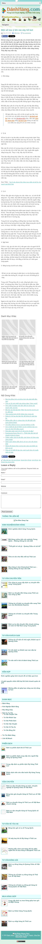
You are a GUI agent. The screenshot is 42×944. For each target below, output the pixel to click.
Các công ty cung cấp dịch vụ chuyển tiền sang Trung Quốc (24, 583)
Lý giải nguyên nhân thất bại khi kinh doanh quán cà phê (20, 682)
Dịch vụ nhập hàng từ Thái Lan (19, 921)
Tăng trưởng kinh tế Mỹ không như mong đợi (19, 414)
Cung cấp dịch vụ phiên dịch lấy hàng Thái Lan (22, 765)
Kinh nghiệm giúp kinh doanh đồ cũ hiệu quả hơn (19, 676)
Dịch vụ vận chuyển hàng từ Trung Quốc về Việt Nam (22, 811)
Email (3, 479)
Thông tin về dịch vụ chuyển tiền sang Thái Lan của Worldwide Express (24, 604)
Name (3, 472)
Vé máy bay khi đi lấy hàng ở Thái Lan (22, 838)
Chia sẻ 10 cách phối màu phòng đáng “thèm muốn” (21, 403)
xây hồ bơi (35, 460)
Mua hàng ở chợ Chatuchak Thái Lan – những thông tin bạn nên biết (22, 567)
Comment (4, 493)
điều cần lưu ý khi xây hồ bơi (11, 460)
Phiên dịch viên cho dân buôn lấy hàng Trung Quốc (23, 773)
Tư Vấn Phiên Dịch (10, 721)
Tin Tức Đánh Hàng (8, 735)
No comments (27, 33)
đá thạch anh (22, 120)
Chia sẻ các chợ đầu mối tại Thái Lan (22, 556)
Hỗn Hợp (17, 33)
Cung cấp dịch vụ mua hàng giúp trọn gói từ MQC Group (23, 901)
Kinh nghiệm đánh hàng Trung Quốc (21, 529)
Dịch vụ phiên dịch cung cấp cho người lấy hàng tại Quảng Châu (22, 756)
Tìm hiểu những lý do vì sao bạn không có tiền (20, 424)
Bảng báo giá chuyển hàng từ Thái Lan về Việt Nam (23, 795)
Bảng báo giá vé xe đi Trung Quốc (20, 828)
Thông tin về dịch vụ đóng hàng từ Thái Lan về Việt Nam (23, 875)
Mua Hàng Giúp (7, 710)
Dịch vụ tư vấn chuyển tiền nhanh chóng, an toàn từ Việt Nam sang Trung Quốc (23, 625)
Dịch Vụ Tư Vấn (7, 713)
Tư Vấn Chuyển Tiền (10, 714)
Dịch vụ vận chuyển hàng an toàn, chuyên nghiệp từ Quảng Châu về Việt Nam (21, 786)
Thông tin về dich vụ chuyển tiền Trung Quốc (23, 614)
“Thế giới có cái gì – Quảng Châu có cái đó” (24, 546)
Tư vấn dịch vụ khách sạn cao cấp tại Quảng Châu (22, 650)
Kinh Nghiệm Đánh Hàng (10, 706)
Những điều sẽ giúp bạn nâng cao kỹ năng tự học (24, 689)
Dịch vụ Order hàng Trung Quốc (20, 911)
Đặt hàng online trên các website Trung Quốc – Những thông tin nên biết (22, 540)
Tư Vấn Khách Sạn (10, 717)
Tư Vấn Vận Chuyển (10, 724)
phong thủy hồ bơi (26, 460)
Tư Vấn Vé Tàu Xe (10, 727)
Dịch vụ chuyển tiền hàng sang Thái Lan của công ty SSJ (23, 593)
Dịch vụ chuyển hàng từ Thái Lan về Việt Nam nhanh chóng (23, 803)
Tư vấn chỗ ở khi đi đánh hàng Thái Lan (23, 660)
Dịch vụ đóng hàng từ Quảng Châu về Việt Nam (24, 865)
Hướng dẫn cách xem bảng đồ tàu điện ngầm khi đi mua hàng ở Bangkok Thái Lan (24, 849)
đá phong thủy (21, 118)
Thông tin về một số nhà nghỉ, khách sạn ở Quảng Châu (24, 640)
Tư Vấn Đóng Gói (9, 730)
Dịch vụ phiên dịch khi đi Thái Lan (19, 747)
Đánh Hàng (6, 703)
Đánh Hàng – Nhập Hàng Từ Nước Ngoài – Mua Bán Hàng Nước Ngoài (23, 936)
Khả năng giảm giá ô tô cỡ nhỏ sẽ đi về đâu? (19, 431)
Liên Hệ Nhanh (7, 738)
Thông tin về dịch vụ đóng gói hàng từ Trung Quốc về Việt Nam (22, 885)
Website (3, 486)
